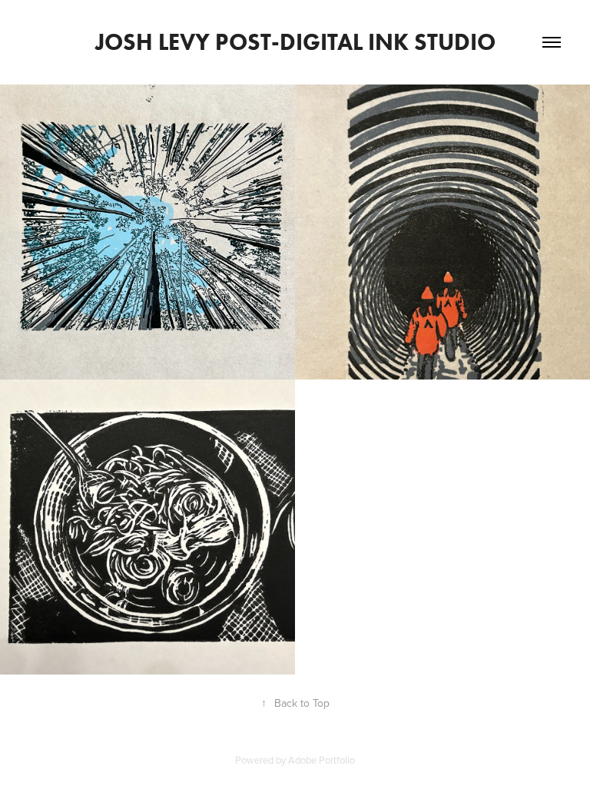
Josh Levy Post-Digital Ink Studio (295, 42)
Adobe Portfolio (321, 760)
